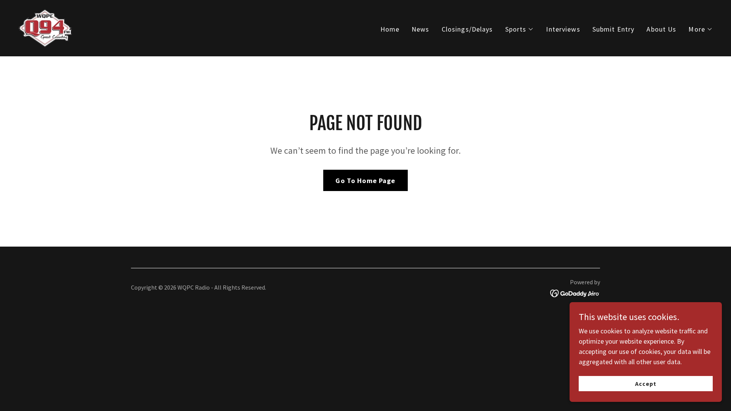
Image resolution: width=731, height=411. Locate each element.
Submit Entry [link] (613, 29)
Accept (645, 383)
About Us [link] (661, 29)
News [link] (420, 29)
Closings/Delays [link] (467, 29)
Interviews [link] (563, 29)
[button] (519, 29)
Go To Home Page (365, 180)
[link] (45, 27)
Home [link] (390, 29)
